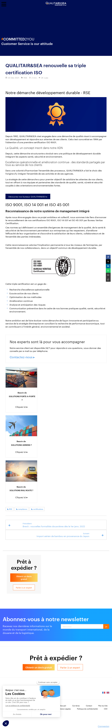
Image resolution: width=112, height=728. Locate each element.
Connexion (103, 726)
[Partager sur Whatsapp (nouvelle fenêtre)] (108, 270)
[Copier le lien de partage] (108, 279)
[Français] (103, 693)
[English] (108, 693)
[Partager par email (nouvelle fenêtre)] (108, 275)
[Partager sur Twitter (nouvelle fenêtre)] (108, 261)
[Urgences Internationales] (21, 377)
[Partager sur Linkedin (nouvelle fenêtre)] (108, 266)
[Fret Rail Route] (21, 471)
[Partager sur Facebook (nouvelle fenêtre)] (108, 257)
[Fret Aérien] (21, 425)
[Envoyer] (106, 626)
